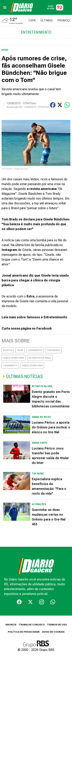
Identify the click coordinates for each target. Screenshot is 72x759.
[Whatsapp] (52, 602)
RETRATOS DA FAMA (39, 357)
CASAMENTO (35, 350)
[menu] (4, 7)
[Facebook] (19, 602)
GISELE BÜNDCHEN (13, 357)
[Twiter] (30, 602)
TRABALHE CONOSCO (32, 624)
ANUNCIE (10, 624)
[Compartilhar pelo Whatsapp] (67, 105)
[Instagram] (41, 602)
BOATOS (7, 350)
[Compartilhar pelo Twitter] (59, 105)
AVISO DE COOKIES (53, 631)
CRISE (20, 350)
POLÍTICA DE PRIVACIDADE (24, 631)
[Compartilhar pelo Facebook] (53, 105)
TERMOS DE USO (57, 624)
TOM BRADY (53, 350)
